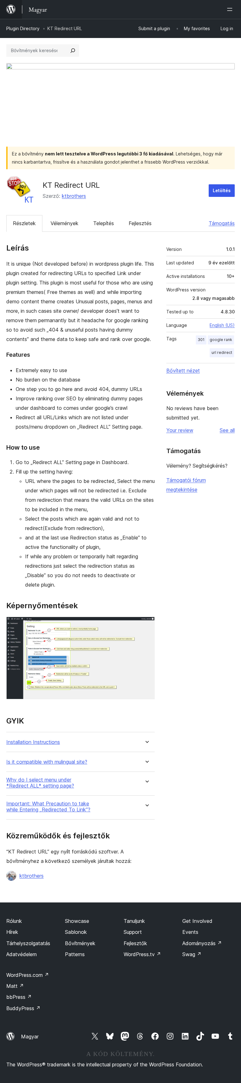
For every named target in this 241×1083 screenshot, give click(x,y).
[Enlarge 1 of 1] (146, 625)
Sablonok (76, 932)
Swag (191, 954)
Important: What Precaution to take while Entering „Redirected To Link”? (48, 807)
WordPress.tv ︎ (142, 954)
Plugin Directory (23, 28)
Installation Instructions (33, 742)
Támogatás (222, 223)
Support (133, 932)
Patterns (75, 954)
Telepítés (103, 223)
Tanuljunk (134, 921)
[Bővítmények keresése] (73, 50)
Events (190, 932)
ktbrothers (74, 196)
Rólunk (14, 921)
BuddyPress (23, 1008)
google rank (221, 339)
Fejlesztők (135, 943)
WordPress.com (27, 975)
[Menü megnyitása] (231, 9)
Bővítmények (80, 943)
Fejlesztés (140, 223)
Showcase (77, 921)
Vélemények (64, 223)
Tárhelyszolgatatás (28, 943)
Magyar (30, 1036)
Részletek (24, 223)
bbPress (19, 997)
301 (201, 339)
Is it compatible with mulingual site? (46, 762)
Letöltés (222, 190)
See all (227, 430)
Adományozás (202, 943)
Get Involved (197, 921)
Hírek (12, 932)
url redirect (222, 352)
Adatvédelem (21, 954)
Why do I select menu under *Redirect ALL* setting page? (40, 783)
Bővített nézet (183, 370)
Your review (179, 430)
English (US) (222, 325)
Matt (15, 986)
